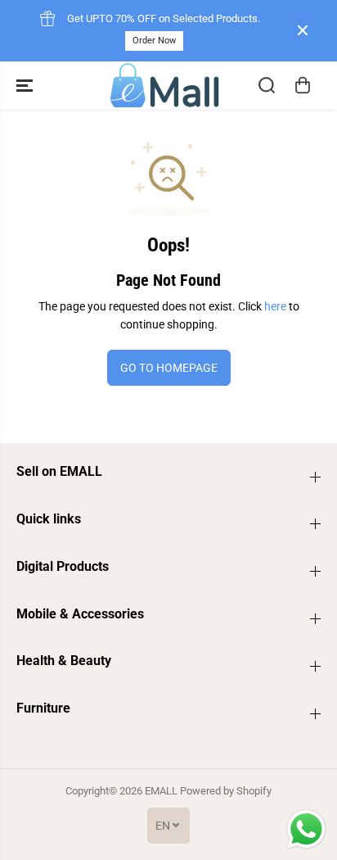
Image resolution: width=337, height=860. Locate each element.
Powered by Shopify (226, 791)
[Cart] (303, 85)
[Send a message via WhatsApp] (306, 829)
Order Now (154, 40)
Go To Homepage (169, 367)
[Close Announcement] (303, 30)
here (275, 306)
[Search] (267, 85)
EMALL (161, 791)
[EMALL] (164, 85)
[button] (26, 85)
